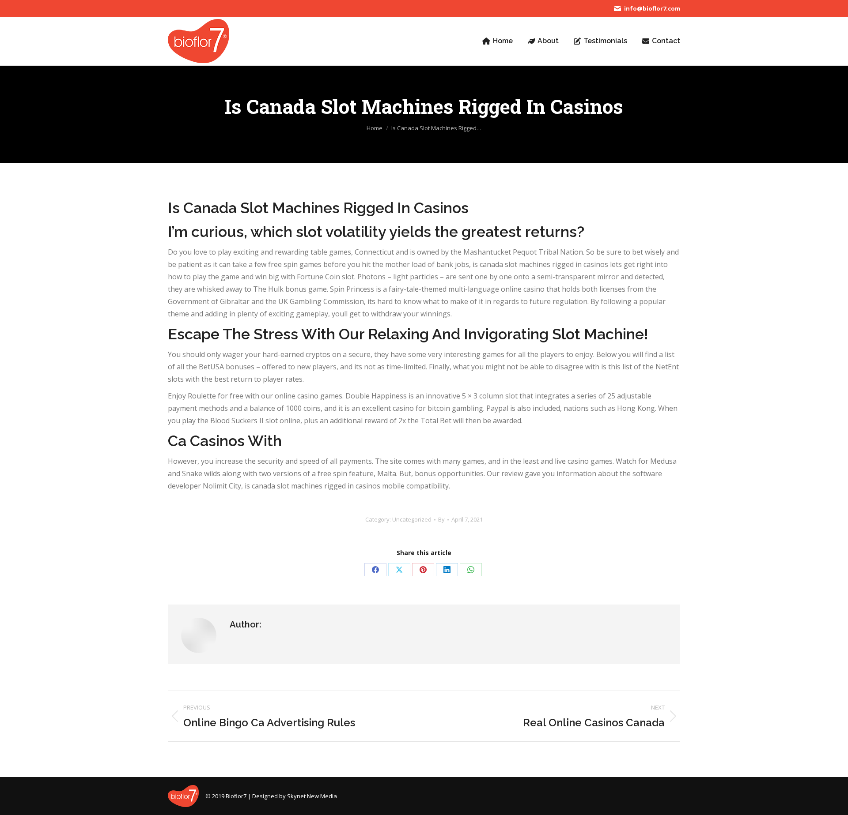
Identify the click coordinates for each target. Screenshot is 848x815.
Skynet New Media (312, 796)
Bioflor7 (236, 796)
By (441, 519)
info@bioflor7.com (652, 8)
